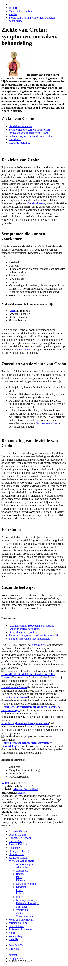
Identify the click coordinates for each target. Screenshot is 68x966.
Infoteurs (14, 948)
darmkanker (26, 349)
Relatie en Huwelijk (27, 903)
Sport (12, 932)
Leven (19, 890)
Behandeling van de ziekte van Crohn (30, 136)
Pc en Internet (16, 926)
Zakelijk (13, 939)
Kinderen (21, 886)
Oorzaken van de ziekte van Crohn (29, 132)
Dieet (19, 877)
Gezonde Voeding (26, 883)
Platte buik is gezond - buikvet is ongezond (33, 635)
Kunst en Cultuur (18, 857)
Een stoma (15, 139)
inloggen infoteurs (19, 958)
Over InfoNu (16, 945)
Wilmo (5, 782)
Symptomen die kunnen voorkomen (29, 129)
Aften (12, 310)
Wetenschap (15, 936)
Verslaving (22, 909)
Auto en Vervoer (18, 831)
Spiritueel (21, 906)
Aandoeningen (24, 864)
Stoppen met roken (47, 423)
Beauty (20, 873)
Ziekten (13, 14)
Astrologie (22, 870)
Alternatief (22, 867)
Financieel (14, 847)
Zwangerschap (24, 916)
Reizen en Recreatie (20, 929)
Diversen (21, 880)
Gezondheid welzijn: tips (23, 632)
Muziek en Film (18, 922)
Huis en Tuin (16, 854)
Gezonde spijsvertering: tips (24, 628)
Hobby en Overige (19, 851)
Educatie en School (20, 837)
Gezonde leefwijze (19, 142)
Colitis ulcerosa (36, 203)
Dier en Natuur (17, 834)
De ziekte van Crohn (20, 126)
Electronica (15, 841)
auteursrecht (39, 644)
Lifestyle (21, 893)
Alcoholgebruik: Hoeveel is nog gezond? (32, 625)
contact (13, 954)
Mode (19, 896)
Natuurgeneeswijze (27, 900)
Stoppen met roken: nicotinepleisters (29, 638)
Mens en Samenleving (21, 919)
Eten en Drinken (18, 844)
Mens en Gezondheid (21, 11)
